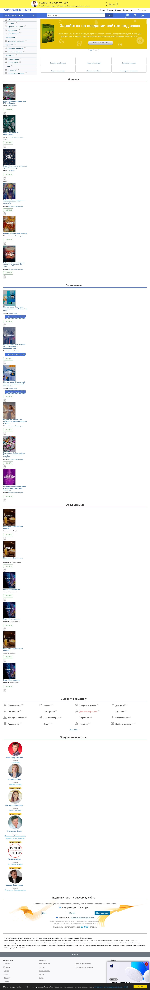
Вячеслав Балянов (13, 137)
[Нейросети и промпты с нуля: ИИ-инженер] (9, 157)
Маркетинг (11, 55)
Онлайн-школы (44, 971)
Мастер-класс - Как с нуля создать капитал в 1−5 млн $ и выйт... (15, 309)
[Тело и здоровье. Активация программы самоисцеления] (9, 191)
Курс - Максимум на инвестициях (11, 133)
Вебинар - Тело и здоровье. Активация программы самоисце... (14, 201)
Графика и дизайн (17, 26)
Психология (14, 62)
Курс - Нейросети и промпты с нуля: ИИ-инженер (15, 167)
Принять (140, 986)
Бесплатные (74, 285)
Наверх (75, 954)
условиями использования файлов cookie (111, 986)
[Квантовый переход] (9, 224)
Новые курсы (84, 908)
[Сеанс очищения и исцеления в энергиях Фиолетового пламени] (9, 477)
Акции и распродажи (68, 908)
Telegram (6, 971)
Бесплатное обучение (58, 63)
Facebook (7, 963)
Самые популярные (129, 63)
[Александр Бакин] (15, 822)
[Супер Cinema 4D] (128, 975)
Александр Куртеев (14, 757)
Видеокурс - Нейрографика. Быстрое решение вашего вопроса (14, 455)
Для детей (14, 30)
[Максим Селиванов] (15, 876)
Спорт (9, 66)
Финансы (13, 70)
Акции (133, 10)
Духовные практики (17, 41)
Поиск (109, 15)
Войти (143, 17)
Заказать (9, 109)
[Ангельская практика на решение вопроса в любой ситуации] (9, 410)
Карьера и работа (17, 48)
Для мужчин (11, 37)
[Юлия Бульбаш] (15, 771)
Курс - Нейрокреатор (11, 589)
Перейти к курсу (8, 143)
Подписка (142, 10)
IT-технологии (15, 19)
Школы (118, 10)
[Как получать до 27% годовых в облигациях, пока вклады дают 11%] (9, 335)
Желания (135, 17)
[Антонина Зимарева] (15, 796)
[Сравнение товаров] (5, 113)
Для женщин (14, 33)
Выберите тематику (74, 698)
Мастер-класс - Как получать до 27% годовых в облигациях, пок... (14, 346)
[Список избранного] (3, 113)
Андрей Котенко (12, 105)
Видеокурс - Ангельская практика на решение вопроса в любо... (15, 421)
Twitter (6, 974)
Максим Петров (12, 313)
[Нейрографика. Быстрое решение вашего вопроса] (9, 444)
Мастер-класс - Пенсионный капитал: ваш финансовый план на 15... (14, 384)
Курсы (102, 10)
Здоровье (11, 44)
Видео (125, 10)
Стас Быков (11, 170)
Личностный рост (16, 51)
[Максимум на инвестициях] (9, 123)
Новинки (73, 79)
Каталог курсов (44, 963)
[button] (88, 50)
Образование (15, 59)
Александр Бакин (14, 831)
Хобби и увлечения (17, 73)
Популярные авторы (73, 737)
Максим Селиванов (14, 885)
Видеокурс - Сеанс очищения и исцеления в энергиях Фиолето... (14, 488)
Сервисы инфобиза (94, 71)
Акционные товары (93, 63)
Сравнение (127, 17)
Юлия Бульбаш (14, 779)
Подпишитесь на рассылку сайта (73, 897)
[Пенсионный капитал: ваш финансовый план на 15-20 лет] (9, 373)
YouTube (6, 981)
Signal (8, 967)
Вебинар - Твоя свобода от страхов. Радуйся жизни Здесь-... (13, 264)
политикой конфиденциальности (82, 918)
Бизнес (12, 23)
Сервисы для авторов (83, 963)
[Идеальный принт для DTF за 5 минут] (9, 92)
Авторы (110, 10)
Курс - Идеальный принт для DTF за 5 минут (14, 102)
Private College (14, 859)
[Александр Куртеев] (15, 749)
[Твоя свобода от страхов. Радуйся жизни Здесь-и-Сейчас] (9, 254)
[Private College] (15, 850)
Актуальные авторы (58, 71)
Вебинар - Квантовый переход (15, 233)
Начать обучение (15, 788)
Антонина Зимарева (14, 805)
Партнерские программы (129, 71)
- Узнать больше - (100, 43)
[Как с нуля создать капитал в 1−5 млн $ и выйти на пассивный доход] (9, 298)
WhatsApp (7, 978)
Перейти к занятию (8, 322)
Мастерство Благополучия (15, 206)
